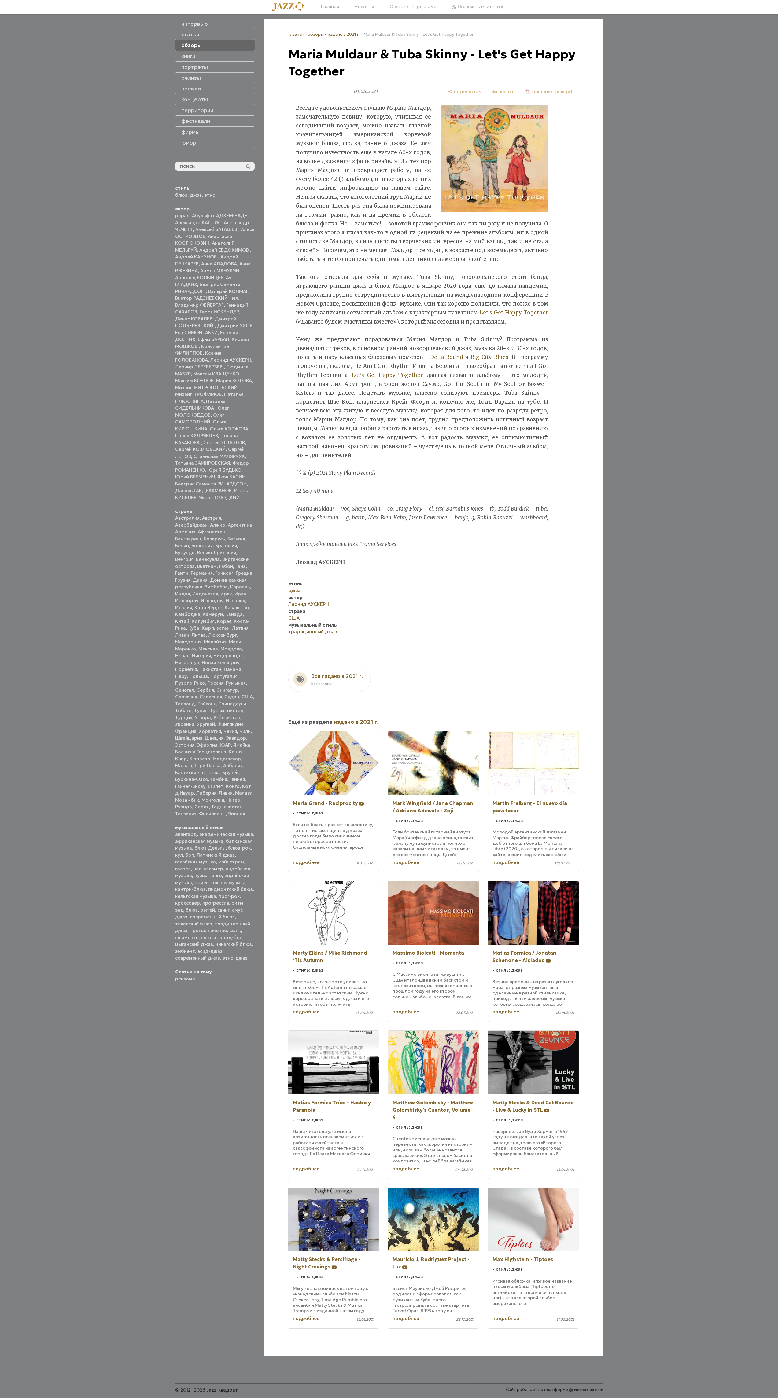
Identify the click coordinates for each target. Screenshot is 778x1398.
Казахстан (237, 607)
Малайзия (215, 642)
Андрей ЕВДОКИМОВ (224, 250)
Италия (183, 607)
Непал (182, 655)
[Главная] (290, 7)
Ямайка (241, 745)
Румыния (236, 683)
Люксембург (222, 635)
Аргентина (240, 525)
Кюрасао (199, 759)
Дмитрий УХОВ (235, 325)
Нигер (233, 800)
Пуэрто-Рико (190, 683)
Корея (224, 621)
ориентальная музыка (219, 882)
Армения (185, 532)
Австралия (187, 518)
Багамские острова (197, 772)
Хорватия (210, 731)
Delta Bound (446, 357)
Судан (231, 697)
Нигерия (201, 655)
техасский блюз (193, 924)
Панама (233, 669)
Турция (183, 717)
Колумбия (203, 621)
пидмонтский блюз (230, 889)
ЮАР (225, 745)
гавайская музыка (195, 862)
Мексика (208, 649)
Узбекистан (226, 717)
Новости (364, 6)
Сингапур (227, 690)
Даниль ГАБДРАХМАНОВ (203, 490)
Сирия (201, 807)
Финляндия (230, 724)
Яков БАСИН (231, 477)
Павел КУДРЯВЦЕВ (196, 435)
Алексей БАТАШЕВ (216, 229)
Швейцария (188, 738)
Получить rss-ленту (479, 6)
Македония (188, 642)
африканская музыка (199, 841)
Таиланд (185, 704)
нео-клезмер (208, 869)
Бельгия (236, 539)
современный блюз (212, 917)
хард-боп (231, 937)
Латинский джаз (216, 855)
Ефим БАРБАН (213, 339)
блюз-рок (239, 848)
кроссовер (187, 903)
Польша (198, 676)
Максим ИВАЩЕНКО (216, 374)
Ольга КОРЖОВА (229, 429)
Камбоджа (187, 614)
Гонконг (224, 573)
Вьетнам (207, 566)
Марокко (185, 649)
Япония (236, 814)
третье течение (208, 930)
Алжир (217, 525)
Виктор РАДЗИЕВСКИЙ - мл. (207, 298)
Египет (215, 786)
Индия (182, 594)
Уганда (203, 717)
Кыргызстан (216, 628)
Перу (181, 676)
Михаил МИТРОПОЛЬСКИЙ (206, 387)
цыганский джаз (194, 944)
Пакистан (210, 669)
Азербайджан (191, 525)
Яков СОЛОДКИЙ (219, 497)
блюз (181, 195)
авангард (186, 834)
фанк (235, 930)
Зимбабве (216, 587)
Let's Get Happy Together (514, 312)
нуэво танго (208, 875)
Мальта (183, 765)
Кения (235, 752)
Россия (215, 683)
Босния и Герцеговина (200, 752)
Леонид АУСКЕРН (230, 360)
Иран (240, 594)
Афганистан (211, 532)
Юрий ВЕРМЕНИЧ (195, 477)
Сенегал (184, 690)
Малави (244, 793)
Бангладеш (188, 539)
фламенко (187, 937)
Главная (330, 6)
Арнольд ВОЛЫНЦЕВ (199, 277)
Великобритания (216, 552)
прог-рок (229, 896)
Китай (182, 621)
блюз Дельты (210, 848)
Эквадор (236, 738)
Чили (245, 731)
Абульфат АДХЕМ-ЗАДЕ (220, 215)
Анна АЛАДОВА (219, 264)
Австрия (211, 518)
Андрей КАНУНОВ (196, 257)
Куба (193, 628)
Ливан (182, 635)
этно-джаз (235, 958)
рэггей (207, 910)
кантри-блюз (190, 889)
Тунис (201, 710)
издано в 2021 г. (344, 34)
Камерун (213, 614)
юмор (188, 142)
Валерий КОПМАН (228, 291)
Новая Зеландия (220, 662)
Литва (199, 635)
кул (179, 855)
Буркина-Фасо (191, 779)
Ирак (226, 594)
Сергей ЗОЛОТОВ (224, 442)
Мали (235, 642)
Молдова (231, 649)
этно (210, 195)
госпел (183, 869)
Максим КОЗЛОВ (194, 380)
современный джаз (197, 958)
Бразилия (226, 545)
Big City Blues (489, 357)
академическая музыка (226, 834)
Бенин (182, 545)
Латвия (240, 628)
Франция (185, 731)
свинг (223, 910)
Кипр (181, 759)
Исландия (212, 600)
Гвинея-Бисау (190, 786)
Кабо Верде (208, 607)
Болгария (202, 545)
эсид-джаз (210, 951)
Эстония (184, 745)
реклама (185, 979)
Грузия (182, 580)
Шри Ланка (208, 765)
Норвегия (186, 669)
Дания (200, 580)
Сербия (205, 690)
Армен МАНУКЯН (219, 270)
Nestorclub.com (588, 1389)
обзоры (316, 34)
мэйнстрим (231, 862)
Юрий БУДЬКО (225, 470)
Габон (226, 566)
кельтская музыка (195, 896)
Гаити (181, 573)
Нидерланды (228, 655)
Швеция (214, 738)
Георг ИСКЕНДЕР (219, 312)
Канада (234, 614)
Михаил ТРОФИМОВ (198, 394)
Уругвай (206, 724)
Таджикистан (226, 807)
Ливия (226, 793)
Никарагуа (187, 662)
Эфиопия (207, 745)
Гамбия (219, 779)
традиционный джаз (312, 632)
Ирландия (186, 600)
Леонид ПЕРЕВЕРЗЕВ (199, 367)
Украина (184, 724)
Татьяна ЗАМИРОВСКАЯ (202, 463)
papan (182, 215)
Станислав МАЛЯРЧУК (219, 456)
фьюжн (209, 937)
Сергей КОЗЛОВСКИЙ (200, 449)
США (247, 697)
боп (189, 855)
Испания (235, 600)
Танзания (186, 814)
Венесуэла (208, 559)
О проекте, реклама (413, 6)
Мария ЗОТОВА (234, 380)
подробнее (306, 862)
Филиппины (212, 814)
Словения (211, 697)
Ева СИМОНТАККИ (196, 332)
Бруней (230, 772)
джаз (196, 195)
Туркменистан (226, 710)
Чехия (230, 731)
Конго (233, 786)
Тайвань (206, 704)
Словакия (186, 697)
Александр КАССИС (198, 222)
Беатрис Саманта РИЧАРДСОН (211, 484)
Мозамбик (187, 800)
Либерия (206, 793)
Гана (240, 566)
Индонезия (205, 594)
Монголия (212, 800)
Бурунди (185, 552)
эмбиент (185, 951)
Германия (202, 573)
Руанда (183, 807)
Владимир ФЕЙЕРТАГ (199, 305)
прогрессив (215, 903)
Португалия (224, 676)
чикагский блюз (234, 944)
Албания (233, 765)
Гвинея (237, 779)
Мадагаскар (227, 759)
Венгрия (184, 559)
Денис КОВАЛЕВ (193, 319)
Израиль (240, 587)
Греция (244, 573)
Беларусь (214, 539)
